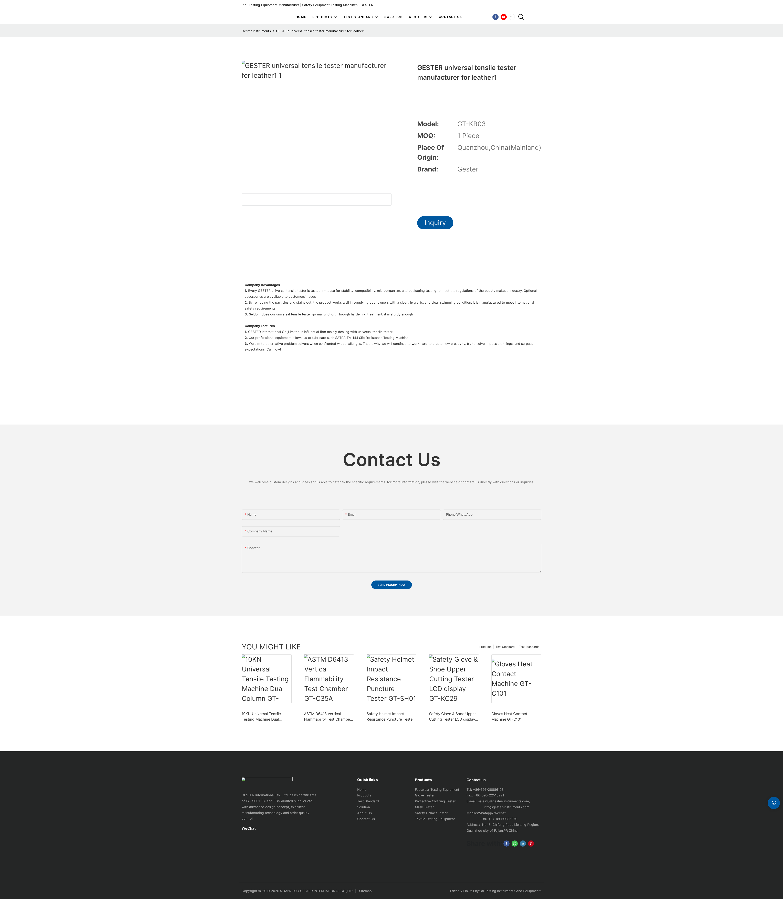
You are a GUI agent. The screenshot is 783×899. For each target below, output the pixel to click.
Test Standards (529, 646)
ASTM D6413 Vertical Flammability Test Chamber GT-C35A (327, 717)
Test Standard (505, 646)
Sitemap (365, 891)
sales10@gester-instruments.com (503, 801)
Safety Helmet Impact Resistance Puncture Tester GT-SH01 (390, 717)
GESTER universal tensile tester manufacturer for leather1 (320, 31)
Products (485, 646)
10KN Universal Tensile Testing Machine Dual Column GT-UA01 (261, 717)
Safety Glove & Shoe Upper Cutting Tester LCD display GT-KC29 (452, 717)
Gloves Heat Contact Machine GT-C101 (509, 716)
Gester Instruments (256, 31)
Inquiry (435, 223)
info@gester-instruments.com (505, 807)
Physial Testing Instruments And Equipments (507, 891)
